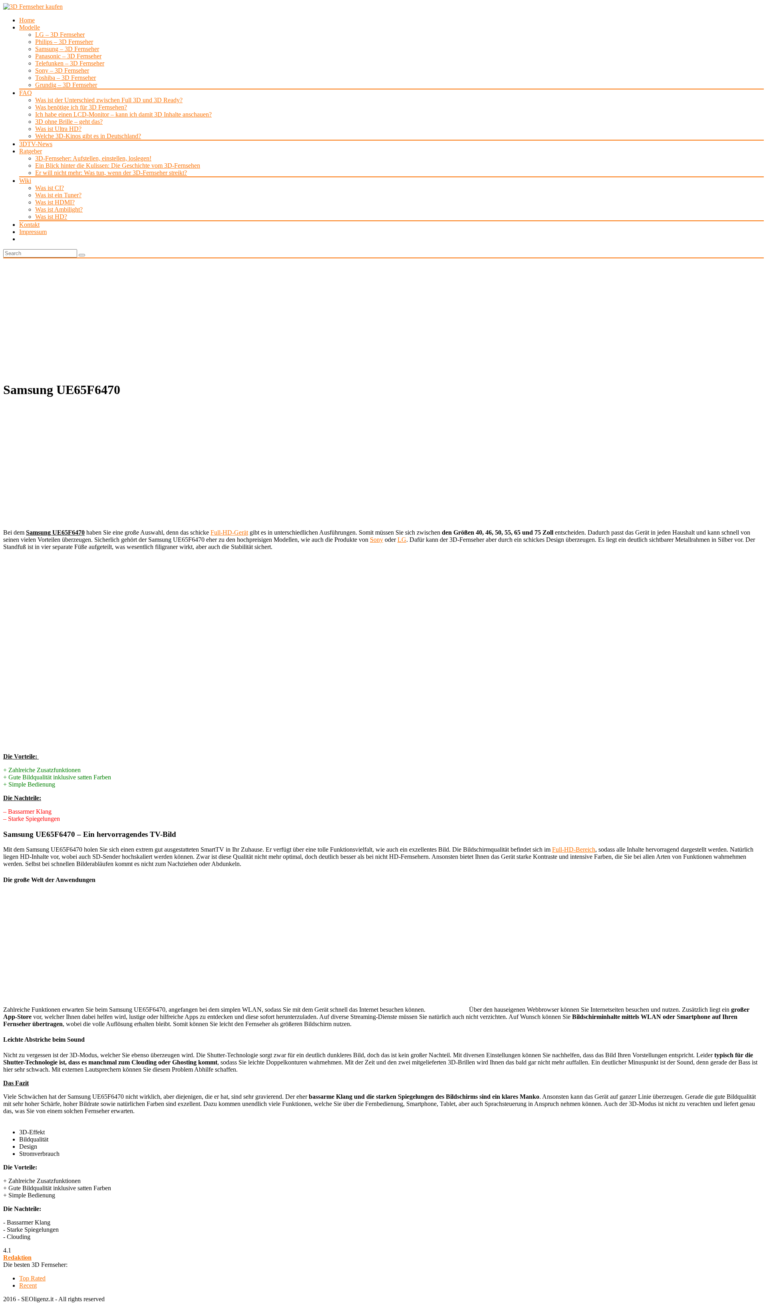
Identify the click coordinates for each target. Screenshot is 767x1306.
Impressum (33, 231)
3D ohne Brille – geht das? (69, 121)
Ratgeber (30, 151)
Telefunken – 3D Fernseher (69, 63)
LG (401, 539)
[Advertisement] (383, 318)
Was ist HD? (51, 216)
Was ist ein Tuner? (58, 195)
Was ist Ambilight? (59, 209)
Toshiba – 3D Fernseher (65, 77)
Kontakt (29, 224)
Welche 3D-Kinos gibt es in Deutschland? (88, 136)
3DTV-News (35, 144)
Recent (28, 1285)
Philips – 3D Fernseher (64, 41)
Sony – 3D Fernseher (62, 70)
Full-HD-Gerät (229, 532)
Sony (376, 539)
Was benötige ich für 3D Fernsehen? (81, 107)
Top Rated (32, 1278)
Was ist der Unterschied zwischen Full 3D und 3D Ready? (109, 100)
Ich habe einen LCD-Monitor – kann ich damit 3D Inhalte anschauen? (123, 114)
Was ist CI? (49, 187)
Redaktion (17, 1257)
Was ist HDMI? (55, 202)
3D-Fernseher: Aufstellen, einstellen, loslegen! (93, 158)
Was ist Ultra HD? (58, 128)
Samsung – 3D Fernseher (67, 49)
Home (27, 20)
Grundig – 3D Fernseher (66, 84)
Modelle (29, 27)
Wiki (25, 180)
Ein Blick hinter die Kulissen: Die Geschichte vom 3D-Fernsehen (117, 165)
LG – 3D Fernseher (60, 34)
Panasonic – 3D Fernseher (68, 56)
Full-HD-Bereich (573, 849)
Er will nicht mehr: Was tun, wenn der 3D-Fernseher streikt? (111, 172)
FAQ (25, 92)
